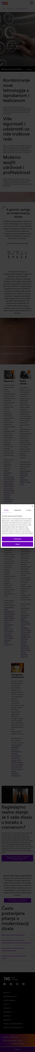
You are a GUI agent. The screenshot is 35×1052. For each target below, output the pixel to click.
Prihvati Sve (17, 539)
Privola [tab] (6, 510)
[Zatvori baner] (32, 506)
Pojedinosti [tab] (17, 510)
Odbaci (17, 544)
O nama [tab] (28, 510)
